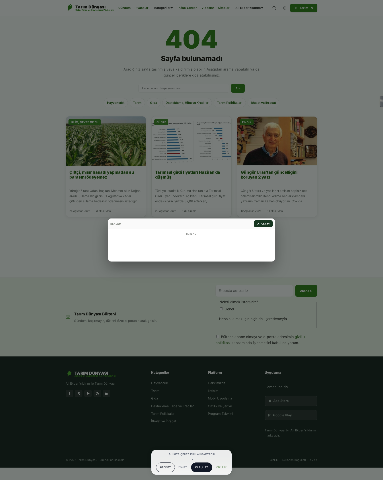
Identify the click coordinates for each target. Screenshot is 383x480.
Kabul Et (201, 467)
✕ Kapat (263, 224)
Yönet (182, 467)
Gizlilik (221, 467)
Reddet (165, 467)
